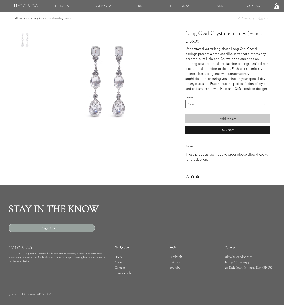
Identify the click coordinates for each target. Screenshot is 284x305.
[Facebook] (192, 177)
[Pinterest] (197, 177)
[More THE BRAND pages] (187, 6)
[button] (276, 6)
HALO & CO (26, 6)
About (119, 262)
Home (119, 257)
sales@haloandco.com (238, 257)
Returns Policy (124, 273)
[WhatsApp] (187, 177)
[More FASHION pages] (110, 6)
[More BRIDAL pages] (68, 6)
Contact (120, 267)
